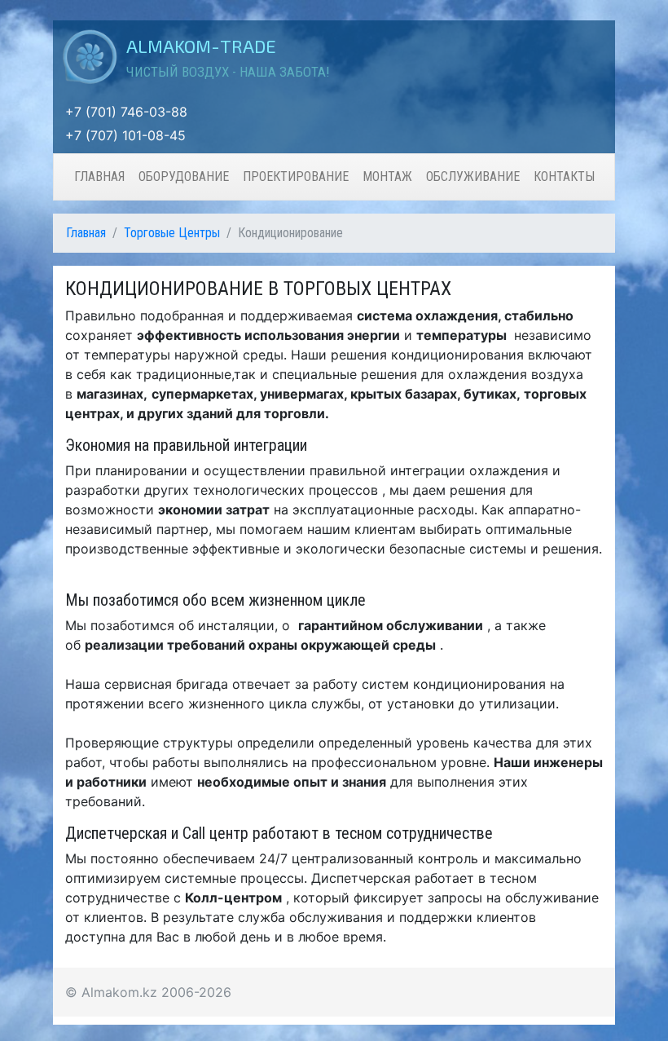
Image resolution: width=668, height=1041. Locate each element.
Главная (99, 176)
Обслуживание (473, 176)
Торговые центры (172, 232)
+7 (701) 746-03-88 (126, 112)
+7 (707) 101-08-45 (125, 135)
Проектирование (296, 176)
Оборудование (183, 176)
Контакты (564, 176)
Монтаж (387, 176)
